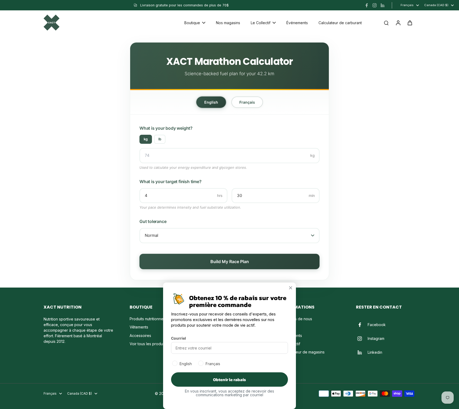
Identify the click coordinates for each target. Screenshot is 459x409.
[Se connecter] (398, 23)
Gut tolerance (152, 221)
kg (146, 139)
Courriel (178, 338)
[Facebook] (367, 5)
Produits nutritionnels (148, 319)
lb (159, 139)
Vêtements (139, 327)
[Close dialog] (290, 288)
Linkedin (375, 352)
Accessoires (140, 335)
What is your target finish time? (170, 181)
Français (247, 102)
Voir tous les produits (148, 343)
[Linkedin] (382, 5)
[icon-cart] (409, 22)
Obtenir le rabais (229, 379)
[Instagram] (375, 5)
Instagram (376, 338)
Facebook (377, 324)
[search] (386, 22)
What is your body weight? (166, 128)
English (211, 102)
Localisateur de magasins (302, 352)
